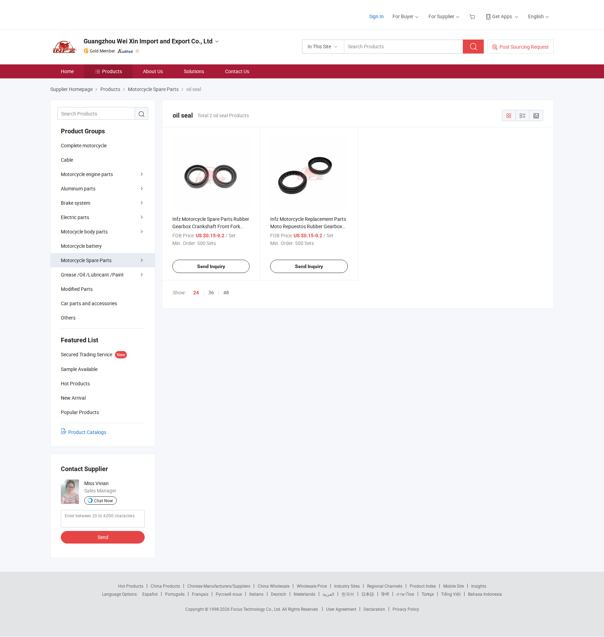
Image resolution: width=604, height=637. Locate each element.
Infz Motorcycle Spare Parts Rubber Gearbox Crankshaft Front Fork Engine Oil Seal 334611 (210, 226)
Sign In (376, 16)
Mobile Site (453, 586)
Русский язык (229, 594)
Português (175, 594)
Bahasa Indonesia (485, 594)
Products (112, 71)
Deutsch (278, 594)
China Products (165, 586)
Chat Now (103, 500)
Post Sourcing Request (524, 46)
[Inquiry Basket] (473, 16)
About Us (153, 71)
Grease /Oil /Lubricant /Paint (92, 274)
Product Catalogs (87, 432)
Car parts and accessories (89, 303)
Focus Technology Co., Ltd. (256, 609)
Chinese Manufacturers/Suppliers (218, 586)
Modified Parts (77, 289)
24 (196, 292)
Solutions (194, 71)
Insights (478, 586)
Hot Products (130, 586)
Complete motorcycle (84, 145)
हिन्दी (385, 594)
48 (226, 292)
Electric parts (75, 217)
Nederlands (304, 594)
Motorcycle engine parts (87, 174)
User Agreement (341, 609)
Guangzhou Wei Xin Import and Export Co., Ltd (148, 41)
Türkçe (428, 594)
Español (150, 594)
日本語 (367, 594)
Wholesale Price (312, 586)
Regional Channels (384, 586)
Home (67, 71)
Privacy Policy (406, 609)
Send (103, 537)
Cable (67, 159)
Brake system (75, 203)
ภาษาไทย (405, 594)
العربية (328, 594)
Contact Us (237, 71)
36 (211, 292)
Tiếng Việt (451, 594)
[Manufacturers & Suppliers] (95, 14)
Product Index (423, 586)
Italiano (256, 594)
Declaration (374, 609)
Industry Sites (347, 586)
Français (200, 594)
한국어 (347, 594)
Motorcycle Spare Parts (86, 260)
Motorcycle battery (81, 246)
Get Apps (502, 16)
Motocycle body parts (84, 231)
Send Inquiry (211, 266)
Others (68, 317)
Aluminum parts (78, 188)
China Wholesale (273, 586)
